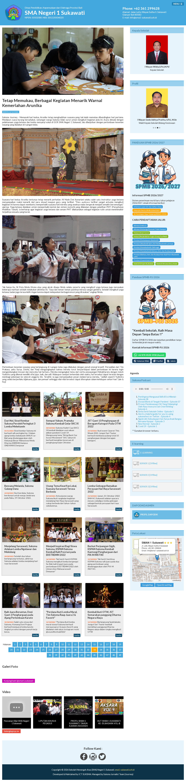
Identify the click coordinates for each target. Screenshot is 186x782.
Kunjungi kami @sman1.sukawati (18, 681)
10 (62, 644)
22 (24, 650)
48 (113, 655)
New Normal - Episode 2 (149, 426)
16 (101, 644)
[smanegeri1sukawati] (83, 759)
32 (88, 650)
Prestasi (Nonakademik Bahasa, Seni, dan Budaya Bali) (154, 253)
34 (101, 650)
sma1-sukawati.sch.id (124, 770)
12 (75, 644)
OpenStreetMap (166, 583)
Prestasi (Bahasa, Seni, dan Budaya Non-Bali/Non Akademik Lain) (156, 258)
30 (75, 650)
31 (82, 650)
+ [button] (136, 544)
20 (11, 650)
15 (94, 644)
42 (75, 655)
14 (88, 644)
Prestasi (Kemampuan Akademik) (146, 242)
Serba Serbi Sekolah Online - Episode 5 (156, 414)
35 (107, 650)
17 (107, 644)
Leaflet (155, 583)
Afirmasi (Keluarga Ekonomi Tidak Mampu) (150, 232)
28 (62, 650)
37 (120, 650)
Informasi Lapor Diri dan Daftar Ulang (148, 209)
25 (43, 650)
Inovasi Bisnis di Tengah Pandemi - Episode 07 (159, 404)
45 (94, 655)
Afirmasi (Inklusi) (140, 228)
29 (69, 650)
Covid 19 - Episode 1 (147, 429)
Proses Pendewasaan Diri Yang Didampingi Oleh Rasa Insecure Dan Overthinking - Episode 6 (158, 409)
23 (30, 650)
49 (120, 655)
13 (82, 644)
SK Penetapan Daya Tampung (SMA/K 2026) (150, 217)
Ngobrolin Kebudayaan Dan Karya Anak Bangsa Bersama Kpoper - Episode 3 (159, 422)
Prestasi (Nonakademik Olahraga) (146, 250)
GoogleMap (147, 587)
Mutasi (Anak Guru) (141, 235)
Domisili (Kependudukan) (143, 266)
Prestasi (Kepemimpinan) (143, 262)
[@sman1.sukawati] (93, 759)
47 (107, 655)
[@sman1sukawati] (102, 759)
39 (56, 655)
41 (69, 655)
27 (56, 650)
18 (113, 644)
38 (50, 655)
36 (113, 650)
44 (88, 655)
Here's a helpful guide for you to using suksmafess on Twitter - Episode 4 (155, 417)
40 (62, 655)
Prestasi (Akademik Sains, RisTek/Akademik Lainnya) (153, 246)
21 (18, 650)
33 (94, 650)
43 (82, 655)
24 (37, 650)
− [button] (136, 549)
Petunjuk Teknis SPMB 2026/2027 (147, 213)
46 (101, 655)
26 (50, 650)
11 (69, 644)
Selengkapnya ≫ (11, 731)
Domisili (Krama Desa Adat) (167, 266)
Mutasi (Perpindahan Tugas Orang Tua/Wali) (150, 239)
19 (120, 644)
